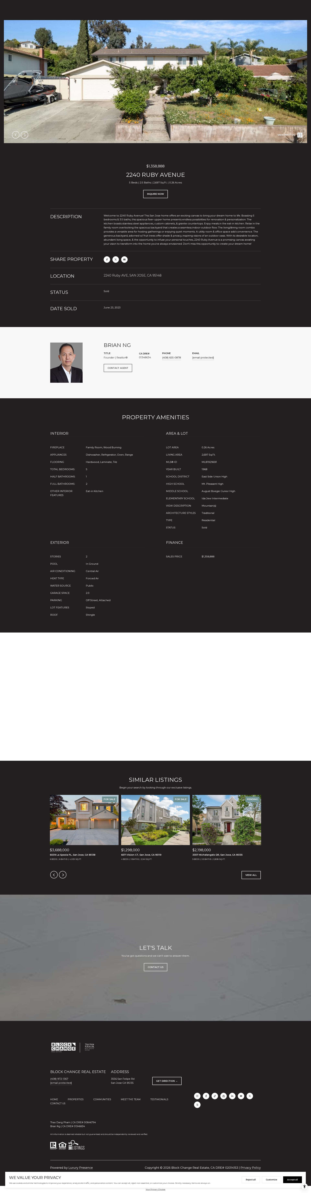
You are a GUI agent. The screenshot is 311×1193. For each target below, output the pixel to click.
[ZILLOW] (223, 1096)
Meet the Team (131, 1099)
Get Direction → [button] (167, 1081)
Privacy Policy (251, 1168)
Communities (102, 1099)
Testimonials (159, 1099)
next (24, 135)
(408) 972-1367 (59, 1078)
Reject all (251, 1179)
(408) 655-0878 (171, 357)
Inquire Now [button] (155, 193)
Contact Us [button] (155, 967)
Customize (271, 1179)
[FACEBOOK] (206, 1096)
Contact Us (57, 1103)
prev (15, 135)
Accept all (292, 1179)
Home (54, 1099)
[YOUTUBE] (241, 1096)
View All (251, 875)
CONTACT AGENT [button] (118, 368)
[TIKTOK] (215, 1096)
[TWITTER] (250, 1096)
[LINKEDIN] (232, 1096)
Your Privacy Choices (155, 1189)
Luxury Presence (81, 1168)
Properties (76, 1099)
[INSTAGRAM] (197, 1096)
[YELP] (197, 1105)
